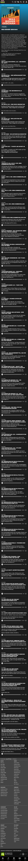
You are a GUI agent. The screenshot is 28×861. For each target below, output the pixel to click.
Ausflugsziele (3, 833)
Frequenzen (16, 831)
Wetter (21, 1)
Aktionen (15, 810)
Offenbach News (17, 772)
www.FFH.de (8, 759)
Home (3, 859)
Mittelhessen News (4, 792)
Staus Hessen (16, 789)
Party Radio (3, 774)
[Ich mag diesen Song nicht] (26, 854)
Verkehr (16, 787)
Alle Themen (16, 784)
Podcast (2, 5)
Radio (2, 761)
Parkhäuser (16, 800)
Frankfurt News (17, 764)
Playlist (15, 1)
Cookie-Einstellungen (17, 850)
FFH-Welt (16, 825)
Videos (15, 812)
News (15, 761)
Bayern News (16, 777)
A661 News (16, 797)
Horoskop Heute (4, 808)
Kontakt (15, 830)
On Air (15, 807)
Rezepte (2, 830)
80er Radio (3, 764)
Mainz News (16, 767)
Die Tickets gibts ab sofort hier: (8, 150)
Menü (25, 859)
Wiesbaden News (17, 766)
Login (15, 841)
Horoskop (3, 807)
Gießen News (16, 774)
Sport (15, 779)
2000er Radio (3, 767)
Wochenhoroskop (4, 812)
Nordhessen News (4, 789)
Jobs (15, 833)
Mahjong (2, 841)
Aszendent (3, 818)
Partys (2, 846)
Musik (8, 859)
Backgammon (3, 843)
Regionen (3, 787)
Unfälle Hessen (17, 792)
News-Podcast (16, 818)
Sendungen (16, 808)
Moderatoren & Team (18, 815)
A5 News (15, 795)
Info (26, 69)
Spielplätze (3, 828)
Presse (15, 836)
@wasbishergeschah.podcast (8, 54)
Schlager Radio (3, 772)
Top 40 (2, 780)
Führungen (16, 835)
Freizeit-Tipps (3, 835)
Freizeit (2, 825)
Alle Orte (15, 782)
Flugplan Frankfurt (17, 802)
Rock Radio (3, 769)
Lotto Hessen (3, 838)
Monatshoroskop (4, 813)
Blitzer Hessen (16, 790)
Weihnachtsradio (4, 777)
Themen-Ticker (17, 820)
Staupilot (18, 1)
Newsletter (16, 828)
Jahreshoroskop (4, 815)
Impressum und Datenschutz (6, 850)
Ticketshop (3, 836)
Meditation (3, 831)
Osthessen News (4, 790)
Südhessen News (4, 795)
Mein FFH (26, 1)
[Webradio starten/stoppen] (23, 854)
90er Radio (3, 766)
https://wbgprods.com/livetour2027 (9, 152)
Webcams (16, 813)
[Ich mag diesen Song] (21, 854)
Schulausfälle (16, 803)
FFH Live (2, 762)
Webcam (24, 1)
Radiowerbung (16, 838)
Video (20, 859)
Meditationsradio (4, 779)
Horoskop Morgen (4, 810)
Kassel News (16, 769)
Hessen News (16, 762)
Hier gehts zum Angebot (17, 79)
